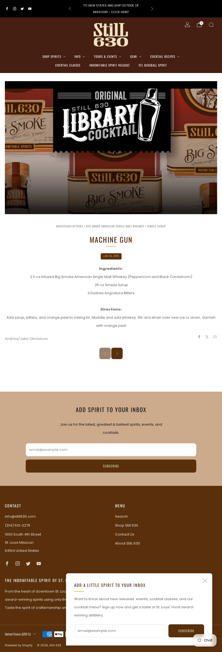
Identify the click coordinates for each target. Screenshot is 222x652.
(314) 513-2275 (17, 525)
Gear (133, 56)
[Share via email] (215, 337)
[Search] (211, 24)
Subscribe (186, 630)
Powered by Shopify (18, 645)
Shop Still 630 (126, 525)
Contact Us (124, 534)
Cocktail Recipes (162, 56)
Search (121, 516)
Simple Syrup (156, 226)
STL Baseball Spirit (153, 65)
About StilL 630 (127, 543)
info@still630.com (20, 516)
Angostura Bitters (69, 226)
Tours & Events (105, 56)
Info (77, 56)
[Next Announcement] (152, 8)
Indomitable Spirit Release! (109, 65)
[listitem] (111, 9)
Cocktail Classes (67, 65)
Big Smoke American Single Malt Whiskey (115, 226)
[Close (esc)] (205, 580)
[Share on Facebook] (199, 337)
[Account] (187, 24)
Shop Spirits (52, 56)
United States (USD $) (18, 634)
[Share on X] (207, 337)
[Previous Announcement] (69, 8)
